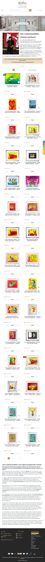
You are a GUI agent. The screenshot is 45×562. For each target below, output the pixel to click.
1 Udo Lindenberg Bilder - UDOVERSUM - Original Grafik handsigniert (32, 189)
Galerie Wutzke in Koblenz (16, 486)
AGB (32, 540)
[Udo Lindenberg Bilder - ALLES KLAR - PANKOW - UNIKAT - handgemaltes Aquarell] (12, 155)
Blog (32, 544)
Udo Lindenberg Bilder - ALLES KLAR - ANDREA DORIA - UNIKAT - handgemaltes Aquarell (12, 189)
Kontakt (32, 537)
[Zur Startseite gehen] (22, 3)
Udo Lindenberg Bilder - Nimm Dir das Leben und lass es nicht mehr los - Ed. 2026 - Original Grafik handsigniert (32, 112)
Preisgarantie (33, 545)
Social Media (21, 531)
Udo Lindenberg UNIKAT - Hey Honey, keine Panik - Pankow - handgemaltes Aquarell (12, 240)
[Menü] (2, 10)
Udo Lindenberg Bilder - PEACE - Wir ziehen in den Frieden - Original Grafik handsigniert (12, 445)
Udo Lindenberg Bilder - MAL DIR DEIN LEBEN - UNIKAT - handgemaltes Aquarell (32, 137)
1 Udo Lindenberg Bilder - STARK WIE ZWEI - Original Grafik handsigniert (32, 445)
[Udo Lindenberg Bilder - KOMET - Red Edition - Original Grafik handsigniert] (12, 283)
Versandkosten (34, 534)
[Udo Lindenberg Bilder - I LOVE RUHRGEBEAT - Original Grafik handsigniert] (32, 207)
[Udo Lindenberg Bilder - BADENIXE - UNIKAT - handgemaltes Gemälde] (12, 78)
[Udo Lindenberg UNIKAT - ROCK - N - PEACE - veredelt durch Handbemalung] (32, 412)
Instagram (20, 537)
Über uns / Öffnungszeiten (36, 536)
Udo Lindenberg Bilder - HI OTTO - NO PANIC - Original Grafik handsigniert (32, 86)
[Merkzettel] (38, 10)
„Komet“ (36, 509)
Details (12, 94)
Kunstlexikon (33, 546)
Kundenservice (35, 531)
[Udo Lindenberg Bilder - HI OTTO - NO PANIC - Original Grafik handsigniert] (32, 78)
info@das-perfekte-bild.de (7, 536)
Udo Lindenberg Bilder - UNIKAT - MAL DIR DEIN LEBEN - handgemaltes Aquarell (32, 343)
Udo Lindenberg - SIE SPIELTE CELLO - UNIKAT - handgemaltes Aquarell (12, 394)
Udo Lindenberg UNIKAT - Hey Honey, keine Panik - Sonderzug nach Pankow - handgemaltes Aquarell (32, 368)
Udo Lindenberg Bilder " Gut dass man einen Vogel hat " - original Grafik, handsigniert (32, 317)
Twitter (19, 535)
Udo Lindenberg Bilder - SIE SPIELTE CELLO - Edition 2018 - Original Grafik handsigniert (12, 214)
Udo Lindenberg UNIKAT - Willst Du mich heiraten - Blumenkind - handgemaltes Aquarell (12, 266)
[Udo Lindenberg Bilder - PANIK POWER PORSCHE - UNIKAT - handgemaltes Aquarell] (32, 155)
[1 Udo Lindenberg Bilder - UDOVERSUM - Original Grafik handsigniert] (32, 181)
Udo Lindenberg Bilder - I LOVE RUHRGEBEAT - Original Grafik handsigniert (32, 214)
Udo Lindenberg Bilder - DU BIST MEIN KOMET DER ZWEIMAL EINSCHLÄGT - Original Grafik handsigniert (12, 137)
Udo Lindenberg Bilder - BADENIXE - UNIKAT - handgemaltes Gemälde (12, 86)
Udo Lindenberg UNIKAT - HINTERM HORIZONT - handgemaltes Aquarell (32, 240)
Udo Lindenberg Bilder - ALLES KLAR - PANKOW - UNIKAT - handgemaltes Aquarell (12, 163)
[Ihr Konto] (41, 10)
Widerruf (32, 542)
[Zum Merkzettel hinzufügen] (19, 82)
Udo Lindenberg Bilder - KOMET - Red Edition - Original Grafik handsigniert (12, 291)
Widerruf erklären (35, 533)
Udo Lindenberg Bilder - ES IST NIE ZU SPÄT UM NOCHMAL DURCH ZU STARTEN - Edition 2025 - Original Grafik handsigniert (32, 266)
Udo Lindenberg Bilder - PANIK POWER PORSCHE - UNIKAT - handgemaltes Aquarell (32, 163)
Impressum (33, 541)
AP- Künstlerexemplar (35, 548)
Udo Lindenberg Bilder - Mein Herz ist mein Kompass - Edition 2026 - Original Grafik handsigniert (12, 112)
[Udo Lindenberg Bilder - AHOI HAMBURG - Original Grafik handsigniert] (12, 360)
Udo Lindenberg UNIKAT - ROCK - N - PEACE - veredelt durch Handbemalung (32, 420)
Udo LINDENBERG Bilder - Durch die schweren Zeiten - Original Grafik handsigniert (12, 420)
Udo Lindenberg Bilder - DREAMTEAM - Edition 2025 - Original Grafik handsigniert (12, 317)
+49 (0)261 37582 (22, 7)
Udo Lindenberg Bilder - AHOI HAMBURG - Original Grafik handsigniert (12, 368)
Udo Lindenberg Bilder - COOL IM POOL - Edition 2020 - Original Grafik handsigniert (32, 394)
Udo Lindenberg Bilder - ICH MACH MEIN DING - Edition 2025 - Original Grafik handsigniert (32, 291)
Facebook (20, 533)
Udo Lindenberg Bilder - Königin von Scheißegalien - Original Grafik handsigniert (12, 343)
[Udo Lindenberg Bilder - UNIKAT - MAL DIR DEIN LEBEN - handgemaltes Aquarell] (32, 335)
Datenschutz (33, 538)
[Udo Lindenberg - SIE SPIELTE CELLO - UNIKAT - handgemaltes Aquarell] (12, 386)
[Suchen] (30, 10)
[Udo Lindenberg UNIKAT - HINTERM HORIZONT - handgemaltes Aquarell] (32, 232)
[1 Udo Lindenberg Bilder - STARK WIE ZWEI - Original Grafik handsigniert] (32, 437)
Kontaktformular (10, 539)
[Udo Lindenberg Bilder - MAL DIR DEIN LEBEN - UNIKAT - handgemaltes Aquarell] (32, 130)
